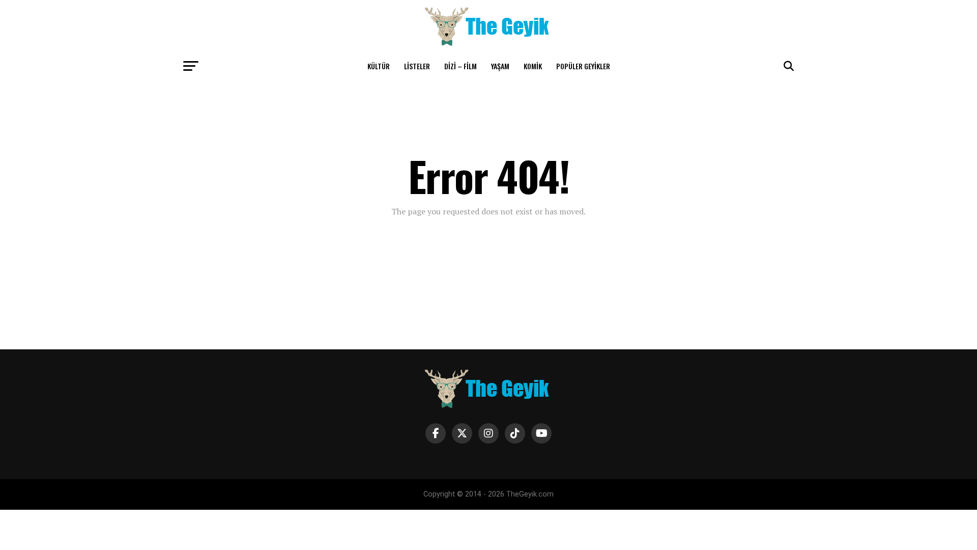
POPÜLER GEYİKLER (583, 66)
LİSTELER (417, 66)
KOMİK (533, 66)
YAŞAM (500, 66)
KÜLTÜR (378, 66)
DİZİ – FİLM (460, 66)
